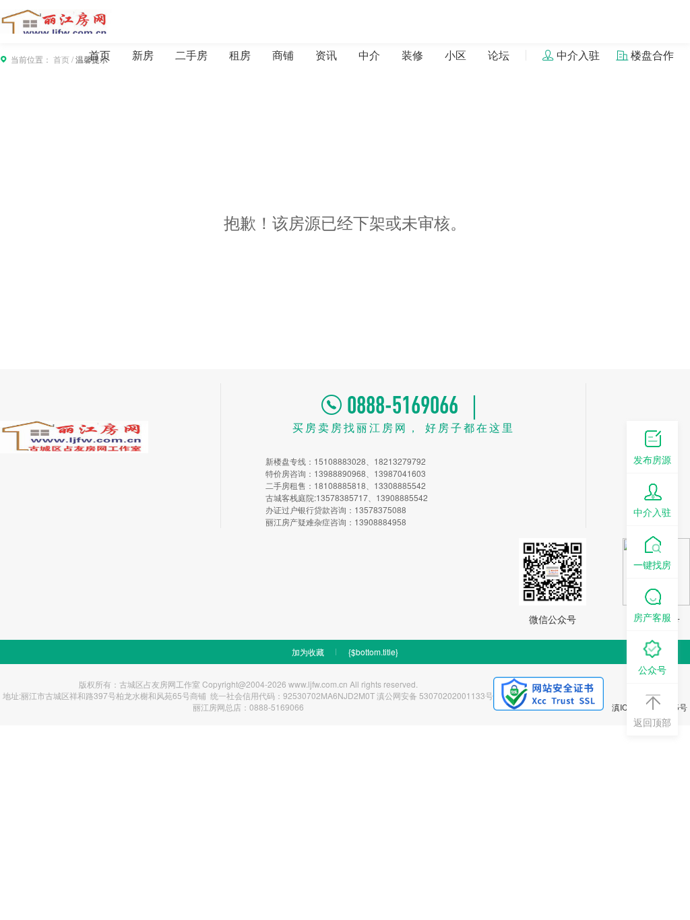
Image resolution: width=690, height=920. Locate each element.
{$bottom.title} (373, 651)
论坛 (498, 55)
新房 (143, 55)
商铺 (283, 55)
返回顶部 (652, 722)
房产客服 (652, 617)
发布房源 (652, 459)
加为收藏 (308, 651)
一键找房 (652, 564)
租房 (240, 55)
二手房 (191, 55)
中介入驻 (578, 55)
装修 (412, 55)
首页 (100, 55)
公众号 (652, 669)
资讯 (326, 55)
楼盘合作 (652, 55)
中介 (369, 55)
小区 (455, 55)
